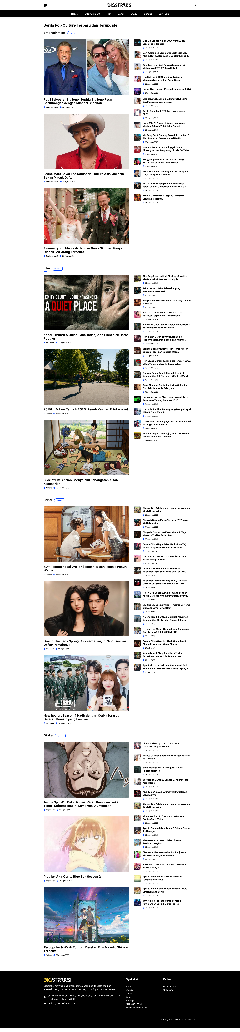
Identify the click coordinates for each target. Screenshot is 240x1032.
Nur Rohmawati (52, 107)
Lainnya (73, 33)
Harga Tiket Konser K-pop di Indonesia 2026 (167, 89)
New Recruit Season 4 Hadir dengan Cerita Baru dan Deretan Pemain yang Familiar (82, 717)
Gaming (148, 14)
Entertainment (92, 14)
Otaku (134, 14)
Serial (121, 14)
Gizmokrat (168, 990)
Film (109, 14)
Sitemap (130, 1000)
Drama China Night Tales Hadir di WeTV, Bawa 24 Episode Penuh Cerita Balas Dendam (164, 547)
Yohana (49, 413)
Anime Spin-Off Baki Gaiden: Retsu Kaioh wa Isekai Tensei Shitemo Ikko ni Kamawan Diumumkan (81, 804)
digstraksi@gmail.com (64, 1003)
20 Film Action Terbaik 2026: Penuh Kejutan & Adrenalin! (86, 409)
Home (74, 14)
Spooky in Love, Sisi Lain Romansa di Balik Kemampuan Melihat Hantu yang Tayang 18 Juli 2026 (166, 668)
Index (128, 997)
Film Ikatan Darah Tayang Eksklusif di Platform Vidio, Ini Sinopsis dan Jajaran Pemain (163, 339)
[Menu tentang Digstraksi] (45, 5)
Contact (129, 993)
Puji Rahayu (50, 810)
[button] (195, 5)
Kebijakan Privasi (134, 1004)
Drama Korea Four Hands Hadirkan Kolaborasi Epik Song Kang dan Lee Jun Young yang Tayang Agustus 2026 (164, 571)
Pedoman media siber (136, 1007)
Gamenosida (169, 986)
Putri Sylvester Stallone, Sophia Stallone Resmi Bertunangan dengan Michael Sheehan (78, 101)
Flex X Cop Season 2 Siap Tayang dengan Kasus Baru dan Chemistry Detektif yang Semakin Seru (165, 595)
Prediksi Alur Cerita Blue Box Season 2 (72, 876)
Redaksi (129, 990)
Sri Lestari (50, 343)
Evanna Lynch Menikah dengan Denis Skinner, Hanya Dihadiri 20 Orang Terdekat (83, 250)
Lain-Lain (164, 14)
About (128, 986)
